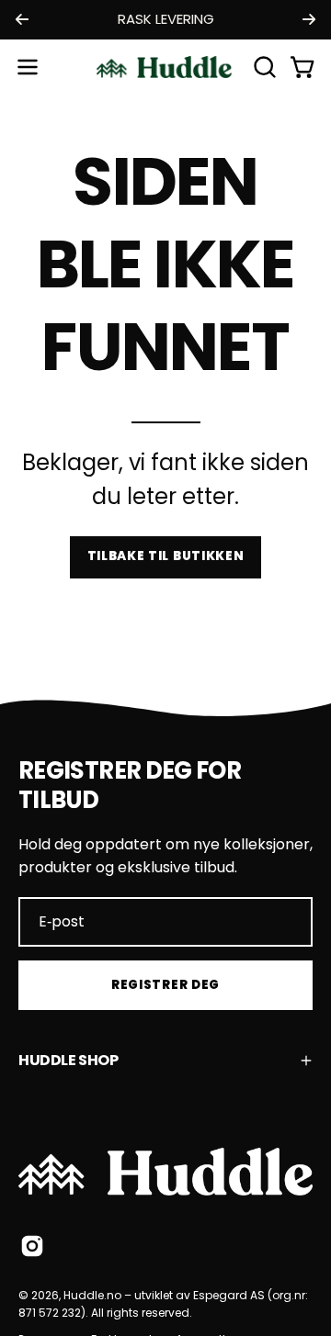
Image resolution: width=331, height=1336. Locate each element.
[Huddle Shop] (165, 67)
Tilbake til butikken (166, 556)
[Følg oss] (32, 1246)
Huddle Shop (68, 1060)
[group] (165, 19)
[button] (263, 67)
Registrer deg (165, 985)
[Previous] (22, 19)
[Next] (309, 19)
